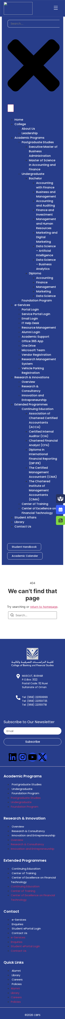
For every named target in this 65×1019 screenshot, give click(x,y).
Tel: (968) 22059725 (34, 701)
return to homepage (43, 607)
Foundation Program (25, 793)
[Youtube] (32, 757)
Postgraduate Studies (27, 784)
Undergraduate (22, 789)
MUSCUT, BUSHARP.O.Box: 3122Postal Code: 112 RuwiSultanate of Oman (35, 681)
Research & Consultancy (28, 831)
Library (16, 975)
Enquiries (17, 924)
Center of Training (24, 873)
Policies (17, 984)
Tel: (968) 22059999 (35, 697)
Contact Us (19, 933)
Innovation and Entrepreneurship (33, 835)
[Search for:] (32, 615)
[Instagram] (22, 757)
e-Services (19, 920)
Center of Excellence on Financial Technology (33, 880)
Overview (18, 826)
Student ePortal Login (26, 928)
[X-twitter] (42, 757)
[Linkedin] (12, 757)
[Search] (12, 615)
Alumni (16, 971)
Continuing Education (26, 869)
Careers (17, 979)
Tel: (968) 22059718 (34, 705)
